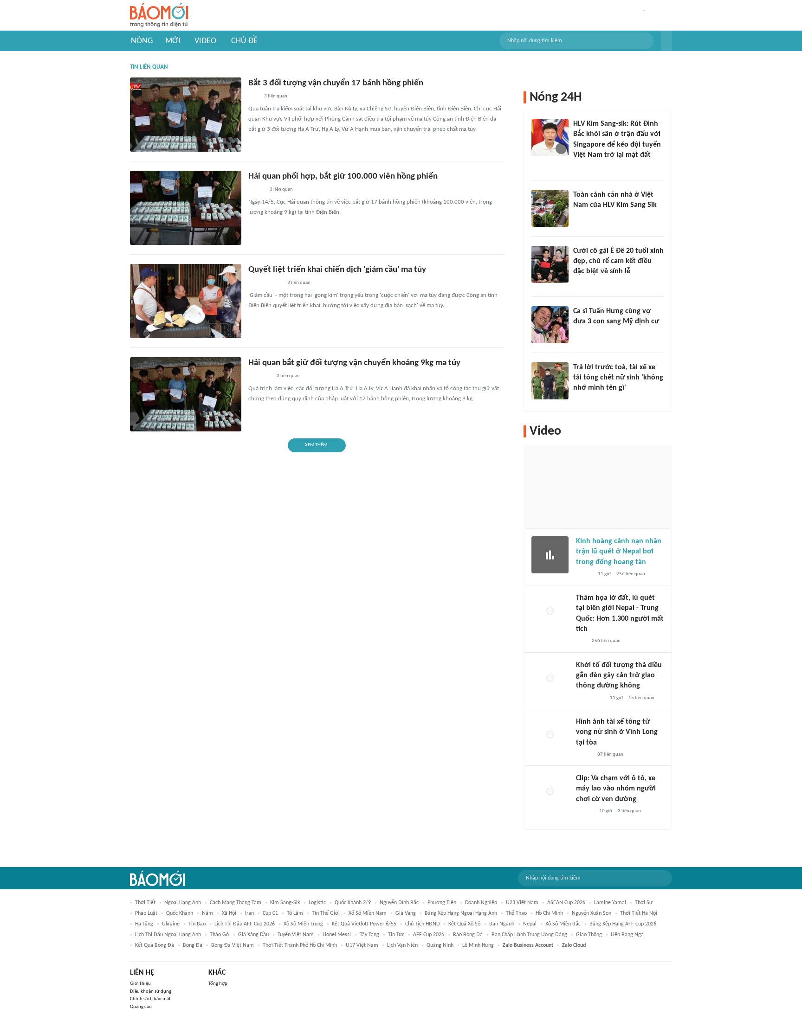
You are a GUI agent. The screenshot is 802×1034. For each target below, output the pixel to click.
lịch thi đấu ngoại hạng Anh (168, 935)
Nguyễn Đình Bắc (399, 903)
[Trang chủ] (159, 15)
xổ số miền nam (368, 913)
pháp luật (146, 913)
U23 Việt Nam (522, 903)
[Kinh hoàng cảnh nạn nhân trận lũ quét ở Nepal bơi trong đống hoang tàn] (550, 554)
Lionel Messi (337, 935)
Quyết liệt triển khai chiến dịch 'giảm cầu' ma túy (337, 269)
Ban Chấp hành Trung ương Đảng (529, 935)
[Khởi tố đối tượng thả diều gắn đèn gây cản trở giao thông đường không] (550, 678)
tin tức (396, 935)
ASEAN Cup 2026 (566, 903)
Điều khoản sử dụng (150, 991)
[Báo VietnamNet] (581, 284)
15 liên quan (641, 697)
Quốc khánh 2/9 (353, 903)
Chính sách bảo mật (150, 999)
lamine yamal (610, 903)
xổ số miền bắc (563, 924)
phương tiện (441, 903)
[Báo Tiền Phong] (582, 167)
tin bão (197, 924)
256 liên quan (630, 574)
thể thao (516, 913)
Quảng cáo (141, 1006)
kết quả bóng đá (154, 945)
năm (207, 913)
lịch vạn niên (402, 945)
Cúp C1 (270, 913)
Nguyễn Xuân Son (591, 913)
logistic (317, 903)
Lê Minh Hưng (478, 945)
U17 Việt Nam (362, 945)
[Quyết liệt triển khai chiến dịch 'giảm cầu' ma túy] (185, 301)
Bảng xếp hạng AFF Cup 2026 (622, 924)
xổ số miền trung (303, 924)
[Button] (666, 41)
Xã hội (229, 913)
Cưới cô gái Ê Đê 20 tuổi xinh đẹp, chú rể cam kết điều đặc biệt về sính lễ (618, 261)
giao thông (589, 935)
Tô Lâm (295, 913)
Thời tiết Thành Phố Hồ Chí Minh (300, 945)
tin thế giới (326, 913)
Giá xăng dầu (253, 935)
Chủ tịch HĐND (422, 924)
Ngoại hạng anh (182, 903)
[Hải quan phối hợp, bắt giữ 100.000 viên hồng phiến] (185, 208)
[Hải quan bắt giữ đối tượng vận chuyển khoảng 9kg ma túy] (185, 394)
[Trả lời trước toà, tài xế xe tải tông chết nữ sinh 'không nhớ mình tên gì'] (550, 380)
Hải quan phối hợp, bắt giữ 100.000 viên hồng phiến (343, 176)
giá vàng (405, 913)
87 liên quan (610, 754)
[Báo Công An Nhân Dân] (587, 400)
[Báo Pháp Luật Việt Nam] (256, 190)
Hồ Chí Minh (549, 913)
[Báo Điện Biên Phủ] (265, 283)
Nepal (530, 924)
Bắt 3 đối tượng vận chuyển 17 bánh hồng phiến (335, 83)
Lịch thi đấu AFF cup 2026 (244, 924)
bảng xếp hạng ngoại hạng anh (461, 913)
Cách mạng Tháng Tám (235, 903)
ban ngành (501, 924)
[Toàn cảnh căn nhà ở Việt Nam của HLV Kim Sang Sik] (550, 208)
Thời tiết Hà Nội (638, 913)
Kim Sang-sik (285, 903)
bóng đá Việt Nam (232, 945)
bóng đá (192, 945)
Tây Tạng (369, 935)
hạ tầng (144, 924)
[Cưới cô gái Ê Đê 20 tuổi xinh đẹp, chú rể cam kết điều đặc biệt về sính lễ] (550, 264)
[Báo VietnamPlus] (259, 376)
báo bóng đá (468, 935)
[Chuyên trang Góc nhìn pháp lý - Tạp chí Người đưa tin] (579, 217)
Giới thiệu (140, 983)
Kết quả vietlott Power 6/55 (364, 924)
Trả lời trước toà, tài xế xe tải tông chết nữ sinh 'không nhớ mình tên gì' (618, 378)
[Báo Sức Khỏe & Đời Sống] (584, 574)
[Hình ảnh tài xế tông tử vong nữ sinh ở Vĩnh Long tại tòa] (550, 735)
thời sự (644, 903)
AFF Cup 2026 (428, 935)
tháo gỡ (219, 935)
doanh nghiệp (481, 903)
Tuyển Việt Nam (296, 935)
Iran (249, 913)
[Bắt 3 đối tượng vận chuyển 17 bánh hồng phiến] (185, 114)
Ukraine (171, 924)
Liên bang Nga (627, 935)
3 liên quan (275, 96)
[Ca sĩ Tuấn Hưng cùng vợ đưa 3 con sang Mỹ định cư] (550, 324)
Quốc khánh (179, 913)
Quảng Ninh (440, 945)
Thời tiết (145, 903)
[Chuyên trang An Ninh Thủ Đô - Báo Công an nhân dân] (253, 97)
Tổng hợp (217, 983)
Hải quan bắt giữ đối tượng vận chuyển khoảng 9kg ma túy (354, 363)
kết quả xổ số (464, 924)
